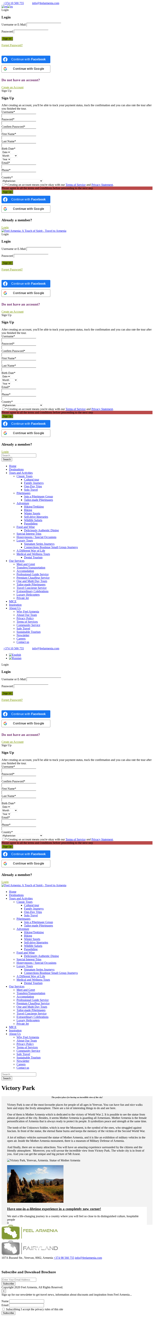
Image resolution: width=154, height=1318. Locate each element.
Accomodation (25, 571)
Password (7, 31)
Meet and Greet (26, 564)
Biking (28, 510)
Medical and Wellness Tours (33, 554)
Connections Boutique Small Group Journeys (51, 547)
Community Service (28, 625)
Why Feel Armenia (28, 611)
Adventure (23, 503)
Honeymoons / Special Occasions (36, 537)
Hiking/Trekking (34, 506)
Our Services (16, 560)
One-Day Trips (33, 486)
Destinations (16, 469)
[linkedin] (12, 1264)
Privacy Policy (25, 618)
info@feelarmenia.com (45, 3)
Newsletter (23, 635)
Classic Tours (24, 476)
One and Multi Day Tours (32, 581)
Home (12, 466)
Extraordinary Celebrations (32, 591)
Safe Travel (23, 628)
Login (5, 227)
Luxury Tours (25, 540)
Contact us (23, 642)
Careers (21, 638)
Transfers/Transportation (31, 567)
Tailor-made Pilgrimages (38, 499)
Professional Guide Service (33, 574)
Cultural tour (31, 479)
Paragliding (31, 523)
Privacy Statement (102, 184)
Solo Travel (31, 489)
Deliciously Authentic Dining (41, 530)
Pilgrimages (23, 493)
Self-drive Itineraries (36, 516)
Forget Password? (12, 45)
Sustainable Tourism (29, 631)
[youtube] (15, 1264)
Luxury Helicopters (28, 594)
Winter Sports (32, 513)
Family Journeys (34, 483)
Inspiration (15, 604)
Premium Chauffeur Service (33, 577)
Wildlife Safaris (33, 520)
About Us (15, 608)
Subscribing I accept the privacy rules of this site (34, 1309)
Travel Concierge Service (32, 587)
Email (5, 1305)
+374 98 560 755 (64, 1257)
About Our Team (27, 615)
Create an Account (12, 87)
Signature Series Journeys (39, 543)
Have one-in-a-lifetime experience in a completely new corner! (54, 1209)
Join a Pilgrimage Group (38, 496)
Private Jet (23, 598)
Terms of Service (76, 184)
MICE (13, 601)
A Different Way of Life (31, 550)
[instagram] (19, 1264)
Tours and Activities (21, 472)
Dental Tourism (33, 557)
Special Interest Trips (29, 533)
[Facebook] (3, 1264)
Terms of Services (27, 621)
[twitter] (8, 1264)
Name (5, 1301)
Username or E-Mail (14, 24)
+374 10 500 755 (13, 3)
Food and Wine (26, 527)
